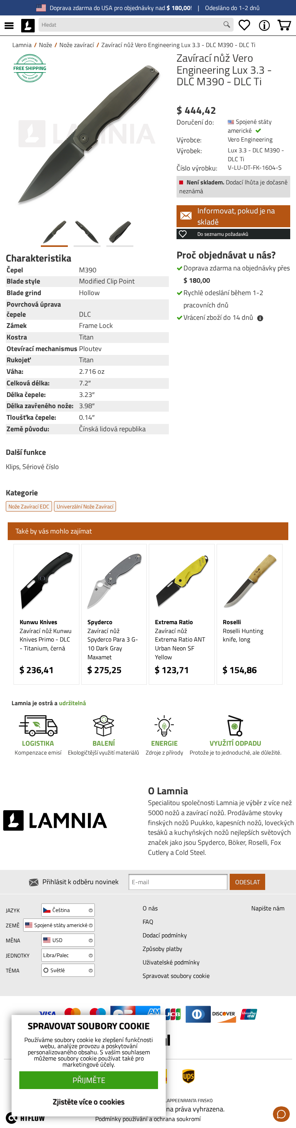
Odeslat (247, 882)
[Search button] (228, 25)
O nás (150, 908)
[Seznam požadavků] (244, 25)
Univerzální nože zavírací (85, 506)
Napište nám (267, 908)
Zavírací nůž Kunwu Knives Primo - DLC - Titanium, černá (46, 639)
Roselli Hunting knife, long (243, 635)
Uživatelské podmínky (171, 962)
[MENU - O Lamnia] (264, 25)
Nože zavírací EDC (28, 506)
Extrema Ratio (174, 621)
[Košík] (284, 25)
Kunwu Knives (38, 621)
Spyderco (100, 621)
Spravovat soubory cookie (176, 975)
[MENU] (9, 25)
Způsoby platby (162, 948)
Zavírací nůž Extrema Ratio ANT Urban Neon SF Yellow (180, 644)
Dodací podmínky (165, 935)
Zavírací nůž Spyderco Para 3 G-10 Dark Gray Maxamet (112, 644)
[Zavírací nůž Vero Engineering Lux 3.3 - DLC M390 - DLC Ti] (87, 133)
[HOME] (28, 25)
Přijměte (88, 1080)
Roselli (232, 621)
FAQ (148, 921)
